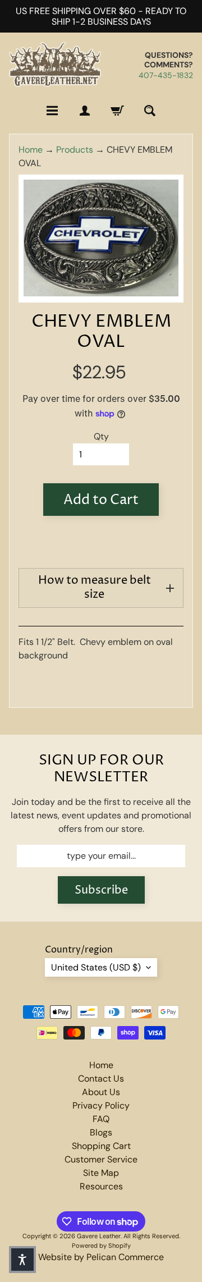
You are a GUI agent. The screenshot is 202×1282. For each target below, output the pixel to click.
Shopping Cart (101, 1146)
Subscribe (101, 890)
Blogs (101, 1132)
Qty (101, 436)
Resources (101, 1186)
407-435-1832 (166, 75)
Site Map (101, 1173)
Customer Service (101, 1159)
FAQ (101, 1119)
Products (74, 149)
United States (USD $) (96, 967)
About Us (101, 1092)
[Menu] (52, 111)
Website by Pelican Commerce (101, 1257)
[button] (22, 1259)
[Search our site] (150, 111)
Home (31, 149)
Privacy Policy (101, 1105)
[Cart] (117, 111)
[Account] (85, 111)
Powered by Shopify (101, 1245)
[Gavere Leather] (55, 65)
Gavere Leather (99, 1236)
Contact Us (101, 1078)
